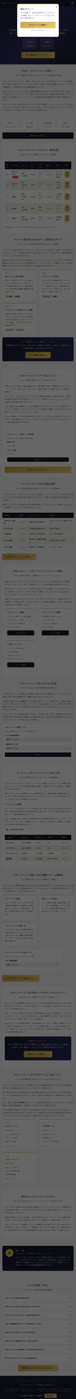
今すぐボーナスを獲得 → (38, 25)
